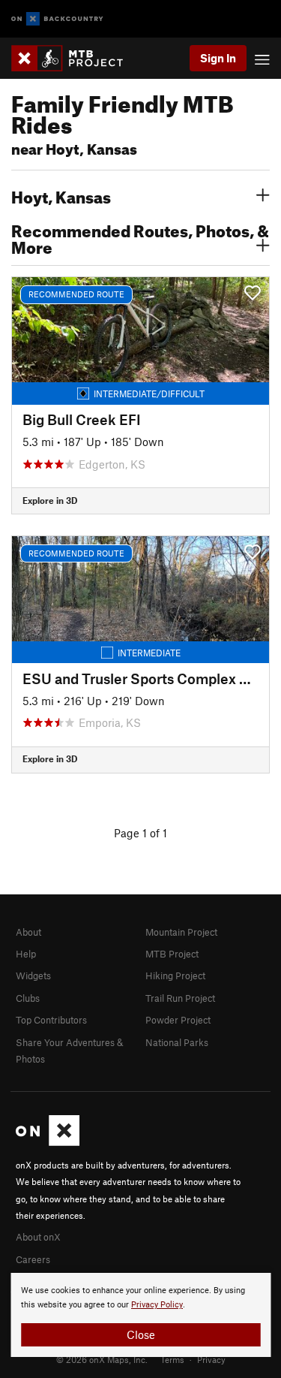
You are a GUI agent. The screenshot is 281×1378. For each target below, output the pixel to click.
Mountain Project (181, 932)
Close (141, 1334)
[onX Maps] (47, 1142)
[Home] (74, 58)
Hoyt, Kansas (61, 195)
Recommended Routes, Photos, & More (140, 237)
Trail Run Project (180, 998)
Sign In (218, 58)
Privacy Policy (157, 1305)
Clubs (28, 998)
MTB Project (172, 954)
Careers (33, 1259)
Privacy (211, 1359)
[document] (140, 1314)
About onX (38, 1237)
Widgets (33, 975)
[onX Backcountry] (57, 19)
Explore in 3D (49, 500)
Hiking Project (175, 975)
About (28, 932)
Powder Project (178, 1020)
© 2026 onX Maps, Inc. (102, 1359)
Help (26, 954)
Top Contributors (51, 1020)
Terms (172, 1359)
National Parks (176, 1042)
